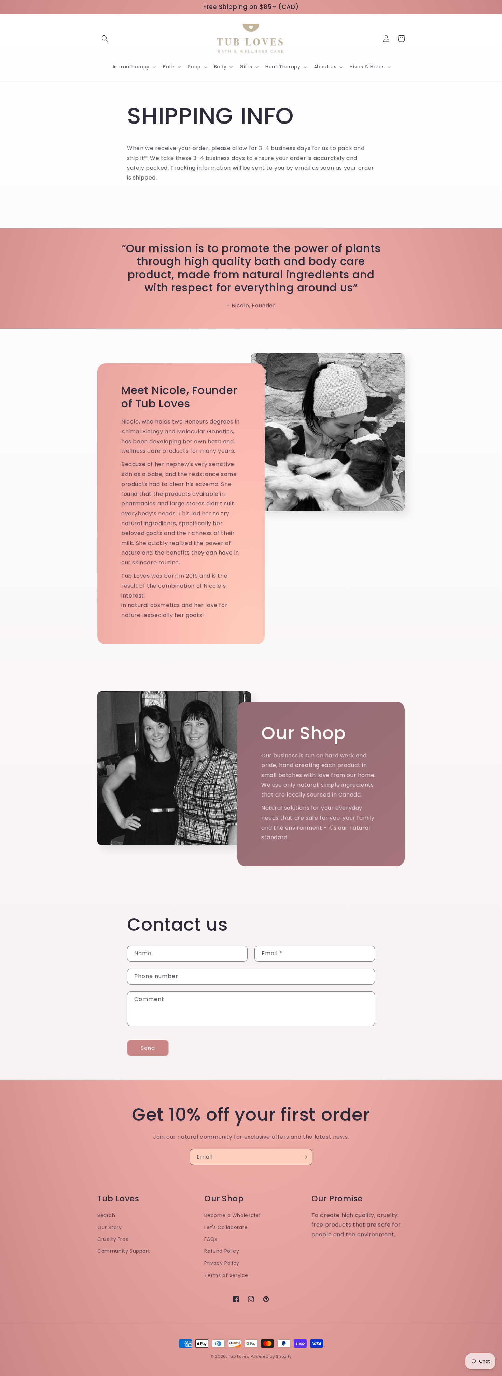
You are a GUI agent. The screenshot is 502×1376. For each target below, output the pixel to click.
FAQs (210, 1239)
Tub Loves (238, 1356)
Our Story (109, 1227)
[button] (104, 38)
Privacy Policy (221, 1263)
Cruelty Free (113, 1239)
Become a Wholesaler (232, 1215)
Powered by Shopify (271, 1356)
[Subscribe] (304, 1157)
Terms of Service (226, 1275)
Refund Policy (221, 1251)
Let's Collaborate (226, 1227)
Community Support (123, 1251)
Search (106, 1215)
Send (148, 1047)
